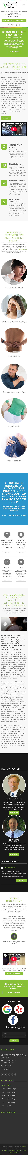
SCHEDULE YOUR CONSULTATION (14, 515)
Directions (7, 1069)
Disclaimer (19, 1150)
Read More (6, 118)
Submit (14, 1040)
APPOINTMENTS (20, 20)
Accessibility (16, 1152)
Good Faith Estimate (6, 1150)
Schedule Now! (14, 992)
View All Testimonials (14, 973)
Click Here (14, 52)
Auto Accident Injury (9, 868)
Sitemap (14, 1150)
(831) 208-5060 (7, 20)
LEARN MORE (14, 813)
